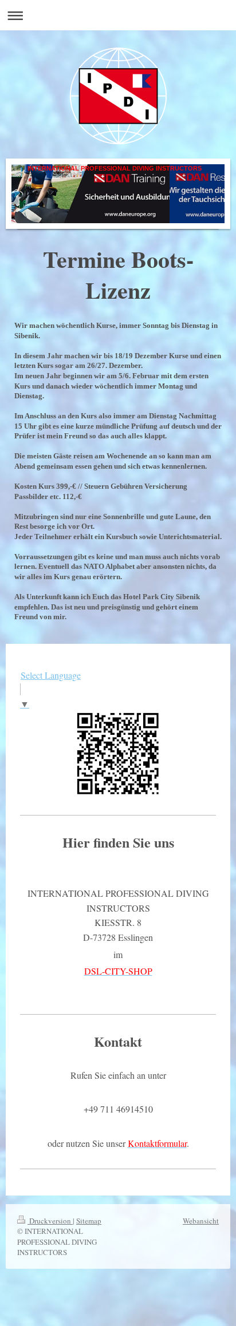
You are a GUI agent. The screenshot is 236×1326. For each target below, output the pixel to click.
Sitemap (88, 1221)
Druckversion (50, 1221)
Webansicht (201, 1221)
